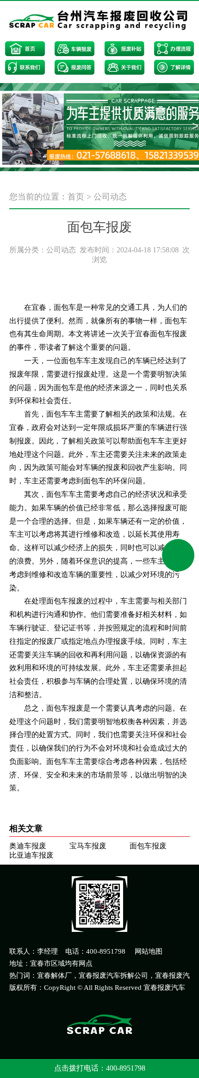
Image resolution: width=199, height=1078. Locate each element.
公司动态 (110, 196)
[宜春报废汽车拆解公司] (99, 21)
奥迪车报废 (27, 846)
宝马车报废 (87, 846)
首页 (76, 196)
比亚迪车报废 (31, 855)
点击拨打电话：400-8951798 (99, 1068)
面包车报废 (148, 846)
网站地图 (148, 951)
